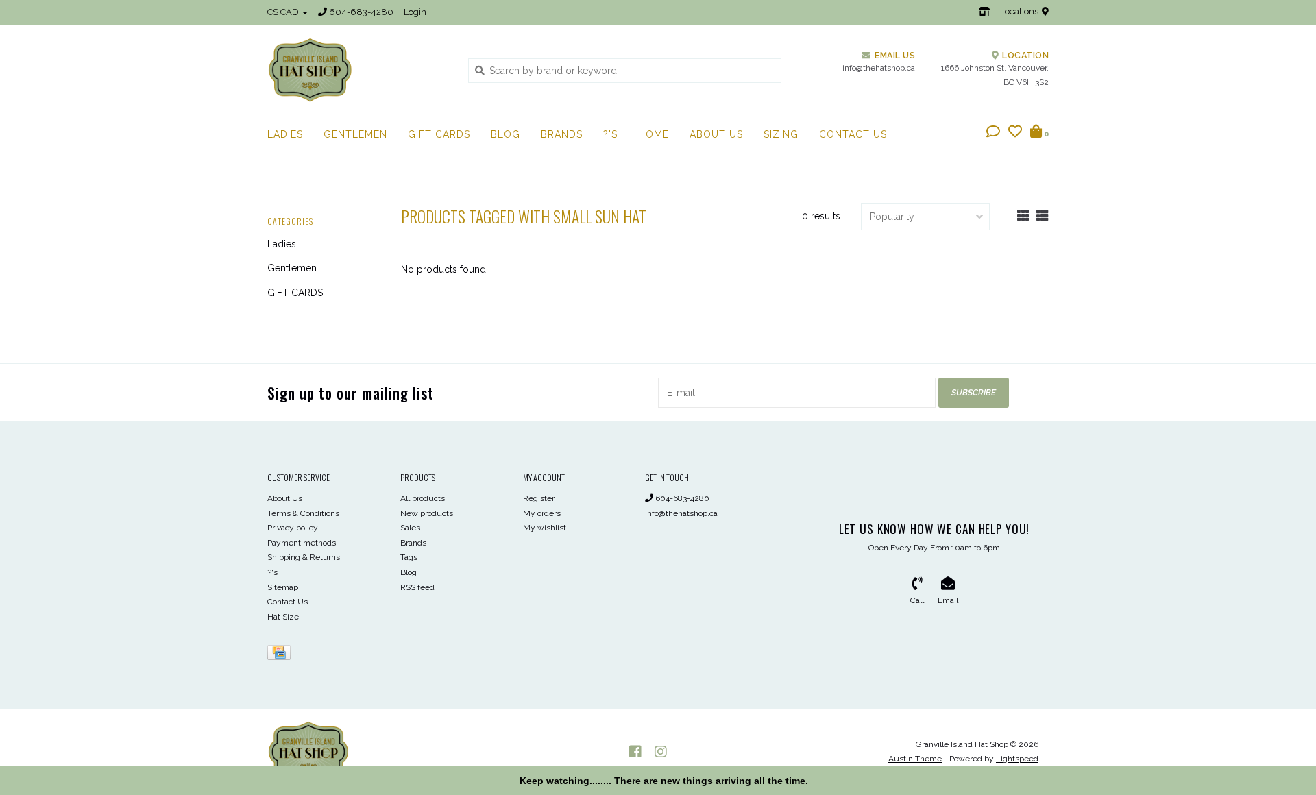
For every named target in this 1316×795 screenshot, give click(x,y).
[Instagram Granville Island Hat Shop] (660, 752)
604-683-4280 (681, 498)
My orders (542, 513)
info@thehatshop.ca (681, 513)
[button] (993, 132)
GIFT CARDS (439, 134)
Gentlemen (355, 134)
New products (426, 513)
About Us (716, 134)
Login (415, 12)
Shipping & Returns (303, 557)
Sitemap (282, 587)
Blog (505, 134)
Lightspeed (1017, 758)
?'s (610, 134)
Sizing (781, 134)
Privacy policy (292, 528)
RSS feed (417, 587)
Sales (410, 528)
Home (653, 134)
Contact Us (853, 134)
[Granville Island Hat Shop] (357, 70)
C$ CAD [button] (284, 12)
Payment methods (301, 543)
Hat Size (283, 617)
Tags (408, 557)
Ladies (285, 134)
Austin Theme (915, 758)
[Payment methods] (281, 655)
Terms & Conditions (303, 513)
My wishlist (544, 528)
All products (422, 498)
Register (539, 498)
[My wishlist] (1015, 132)
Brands (562, 134)
